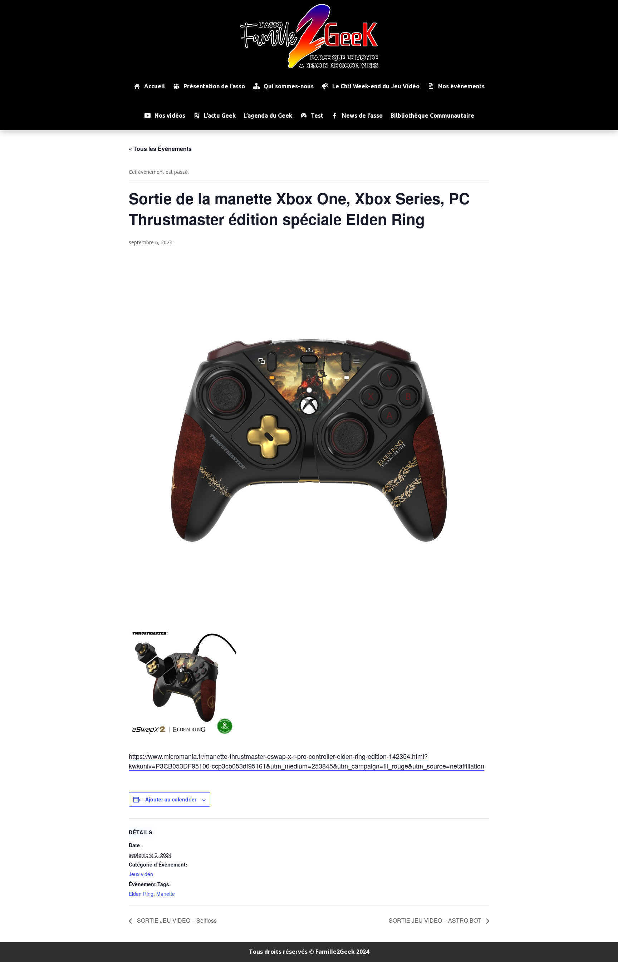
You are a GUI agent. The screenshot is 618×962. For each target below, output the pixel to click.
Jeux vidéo (141, 874)
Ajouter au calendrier (170, 799)
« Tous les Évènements (160, 148)
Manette (165, 893)
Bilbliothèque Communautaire (432, 115)
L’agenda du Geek (268, 115)
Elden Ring (141, 893)
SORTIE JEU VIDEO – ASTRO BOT (435, 920)
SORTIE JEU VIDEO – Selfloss (176, 920)
